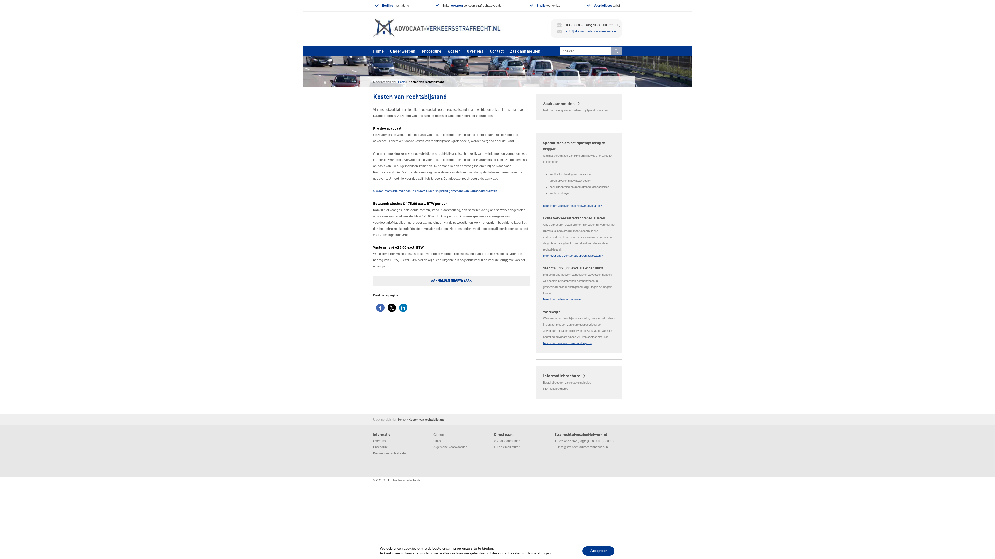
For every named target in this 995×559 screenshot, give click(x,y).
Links (437, 441)
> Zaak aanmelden (507, 441)
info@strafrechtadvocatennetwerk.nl (591, 31)
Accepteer (598, 550)
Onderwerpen (403, 51)
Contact (497, 51)
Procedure (432, 51)
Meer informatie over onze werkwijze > (567, 343)
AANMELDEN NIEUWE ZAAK (451, 280)
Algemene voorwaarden (450, 447)
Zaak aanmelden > (561, 103)
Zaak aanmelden (525, 51)
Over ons (475, 51)
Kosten (454, 51)
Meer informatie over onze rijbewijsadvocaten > (572, 205)
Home (378, 51)
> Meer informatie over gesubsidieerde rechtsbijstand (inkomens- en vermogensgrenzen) (435, 191)
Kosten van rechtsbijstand (391, 453)
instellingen (541, 553)
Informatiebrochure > (564, 376)
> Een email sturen (507, 447)
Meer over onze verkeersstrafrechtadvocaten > (573, 255)
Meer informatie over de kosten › (563, 299)
